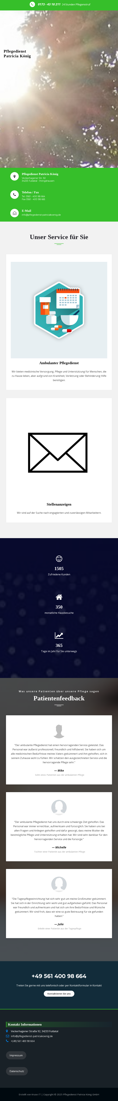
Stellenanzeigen (59, 504)
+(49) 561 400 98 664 (22, 1041)
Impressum (16, 1055)
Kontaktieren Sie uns (59, 993)
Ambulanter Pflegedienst (59, 363)
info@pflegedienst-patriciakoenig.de (32, 1036)
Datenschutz (17, 1071)
